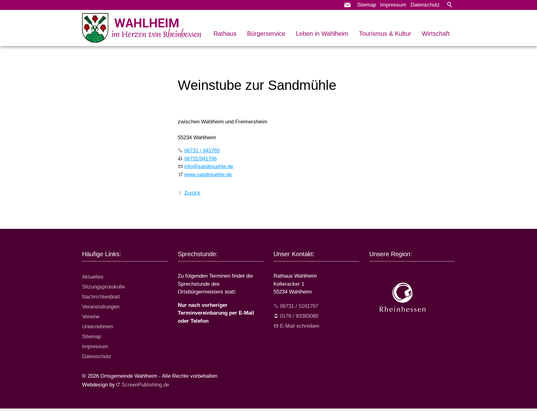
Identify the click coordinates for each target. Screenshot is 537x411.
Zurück (192, 193)
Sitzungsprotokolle (103, 287)
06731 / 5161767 (299, 306)
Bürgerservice (266, 33)
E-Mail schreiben (299, 326)
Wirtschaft (436, 33)
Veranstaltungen (100, 307)
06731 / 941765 (202, 151)
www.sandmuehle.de (208, 175)
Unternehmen (97, 327)
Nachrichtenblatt (101, 297)
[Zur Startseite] (142, 28)
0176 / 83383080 (299, 316)
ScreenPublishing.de (145, 385)
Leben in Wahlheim (322, 33)
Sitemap (366, 5)
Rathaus (224, 33)
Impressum (393, 5)
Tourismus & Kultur (385, 33)
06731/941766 (200, 159)
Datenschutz (425, 5)
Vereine (90, 317)
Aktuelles (92, 277)
